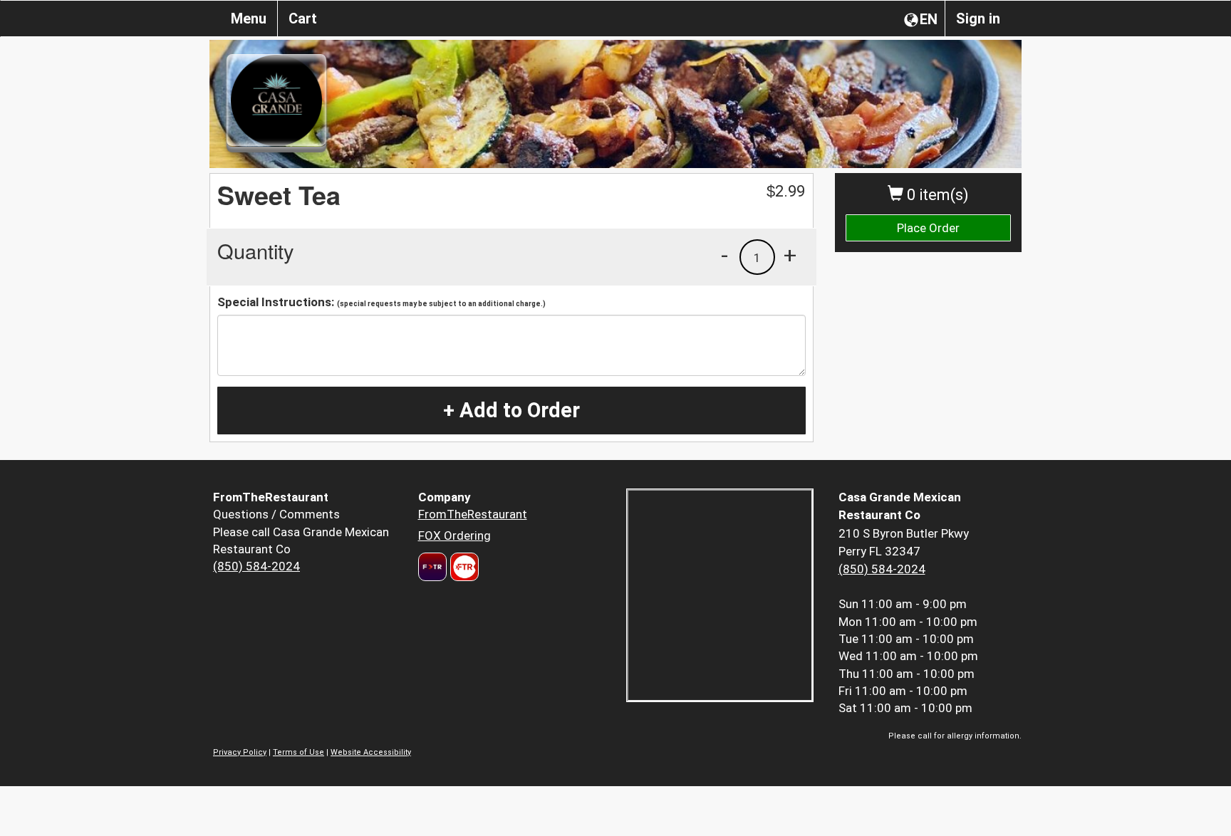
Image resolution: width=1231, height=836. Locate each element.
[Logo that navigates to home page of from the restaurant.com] (432, 567)
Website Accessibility (371, 752)
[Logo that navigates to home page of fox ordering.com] (463, 567)
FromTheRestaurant (472, 514)
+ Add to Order (511, 410)
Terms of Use (298, 752)
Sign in (978, 18)
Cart (303, 18)
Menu (248, 18)
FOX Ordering (454, 535)
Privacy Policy (239, 752)
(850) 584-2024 (256, 566)
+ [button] (790, 254)
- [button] (724, 254)
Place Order (928, 228)
